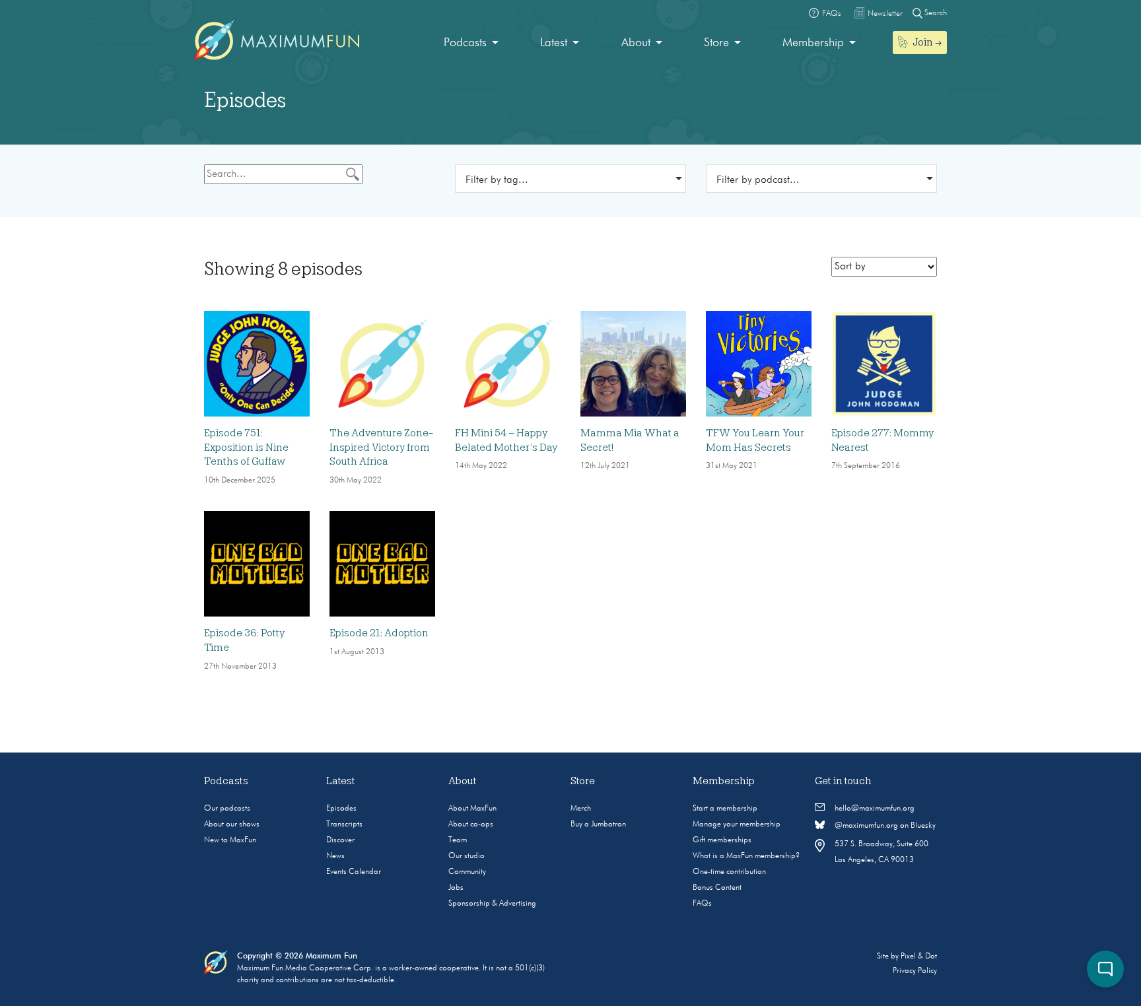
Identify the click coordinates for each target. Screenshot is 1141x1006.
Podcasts (465, 43)
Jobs (456, 888)
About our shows (231, 824)
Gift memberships (722, 840)
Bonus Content (717, 888)
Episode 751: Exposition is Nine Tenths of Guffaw (246, 447)
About (635, 43)
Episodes (341, 809)
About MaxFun (472, 809)
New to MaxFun (230, 840)
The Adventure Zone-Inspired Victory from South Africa (381, 447)
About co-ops (470, 824)
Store (716, 43)
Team (457, 840)
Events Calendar (353, 872)
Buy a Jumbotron (598, 824)
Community (467, 872)
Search (934, 13)
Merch (580, 809)
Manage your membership (736, 824)
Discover (340, 840)
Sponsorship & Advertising (492, 904)
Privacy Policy (915, 971)
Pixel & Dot (919, 956)
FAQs (702, 904)
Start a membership (725, 809)
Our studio (466, 856)
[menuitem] (471, 43)
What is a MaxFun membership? (746, 856)
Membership (813, 43)
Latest (553, 43)
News (335, 856)
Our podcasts (227, 809)
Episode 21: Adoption (379, 633)
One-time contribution (729, 872)
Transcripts (344, 824)
